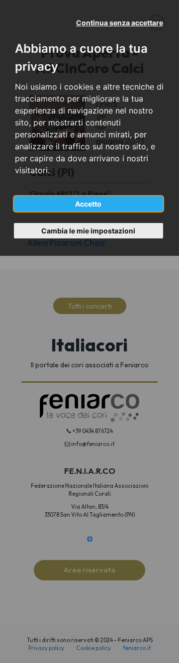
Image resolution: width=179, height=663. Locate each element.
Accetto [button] (88, 204)
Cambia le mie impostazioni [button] (88, 230)
